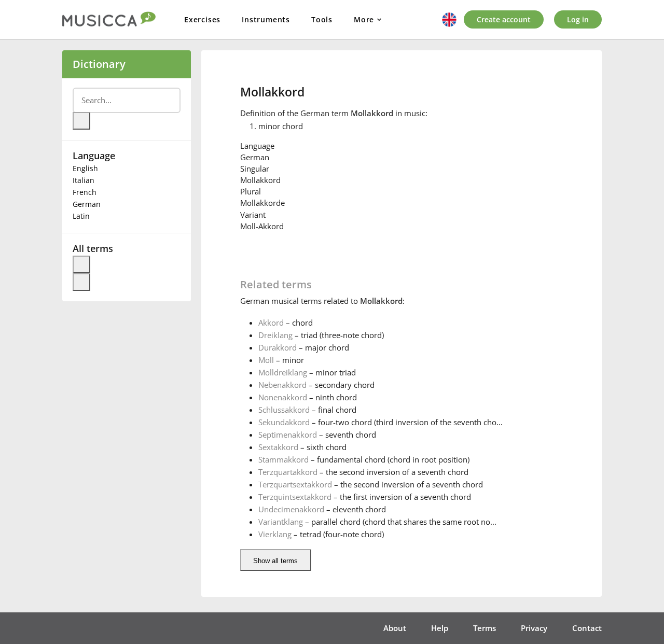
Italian (83, 180)
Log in (578, 19)
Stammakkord (283, 459)
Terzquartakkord (287, 472)
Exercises (202, 19)
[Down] (81, 282)
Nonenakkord (282, 397)
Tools (322, 19)
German (87, 204)
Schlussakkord (284, 409)
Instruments (266, 19)
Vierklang (275, 534)
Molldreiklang (282, 372)
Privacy (534, 628)
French (84, 192)
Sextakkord (278, 447)
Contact (587, 628)
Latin (81, 216)
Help (439, 628)
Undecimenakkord (291, 509)
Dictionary (99, 64)
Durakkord (277, 347)
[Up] (81, 264)
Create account (504, 19)
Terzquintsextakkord (294, 497)
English (85, 168)
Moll (266, 360)
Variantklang (280, 521)
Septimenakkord (287, 434)
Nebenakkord (282, 385)
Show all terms (275, 561)
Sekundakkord (284, 422)
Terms (484, 628)
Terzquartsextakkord (295, 484)
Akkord (271, 322)
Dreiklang (275, 335)
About (394, 628)
